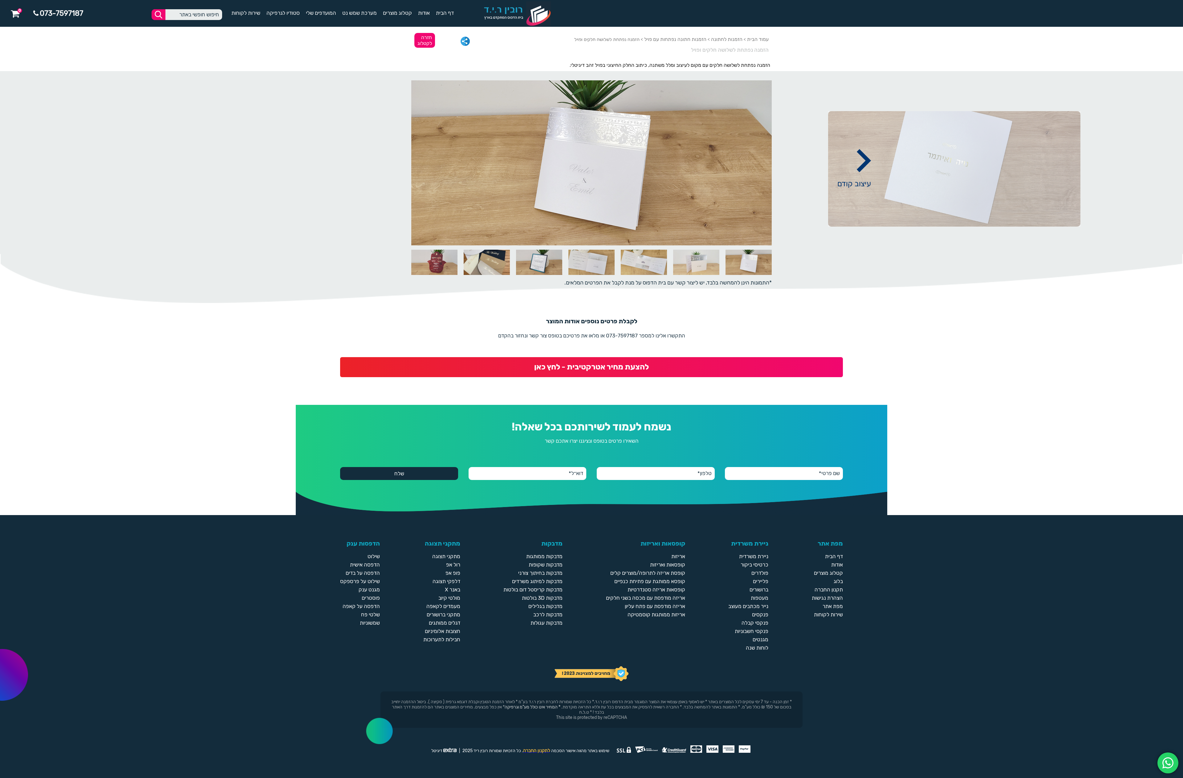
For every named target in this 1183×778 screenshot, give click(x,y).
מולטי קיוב (449, 598)
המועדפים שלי (321, 13)
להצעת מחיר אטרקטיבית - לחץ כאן (591, 366)
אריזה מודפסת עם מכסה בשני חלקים (645, 598)
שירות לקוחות (245, 13)
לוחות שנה (757, 648)
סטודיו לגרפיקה (283, 13)
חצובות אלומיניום (442, 631)
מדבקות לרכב (548, 614)
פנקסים (760, 614)
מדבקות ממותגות (544, 556)
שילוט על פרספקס (360, 581)
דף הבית (445, 13)
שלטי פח (370, 614)
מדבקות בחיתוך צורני (540, 573)
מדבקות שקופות (546, 565)
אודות (424, 13)
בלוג (838, 581)
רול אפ (453, 565)
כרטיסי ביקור (754, 565)
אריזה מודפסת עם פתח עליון (655, 606)
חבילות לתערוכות (441, 639)
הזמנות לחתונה (726, 39)
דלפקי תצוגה (446, 581)
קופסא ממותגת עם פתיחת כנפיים (649, 581)
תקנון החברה (829, 590)
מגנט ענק (369, 590)
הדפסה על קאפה (361, 606)
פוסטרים (371, 598)
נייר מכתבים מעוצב (748, 606)
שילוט (374, 556)
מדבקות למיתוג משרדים (537, 581)
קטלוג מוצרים (397, 13)
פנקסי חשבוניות (751, 631)
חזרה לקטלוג (424, 40)
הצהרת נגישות (827, 598)
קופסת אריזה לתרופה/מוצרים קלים (647, 573)
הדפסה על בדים (363, 573)
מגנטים (760, 639)
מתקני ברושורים (443, 614)
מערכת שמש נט (359, 13)
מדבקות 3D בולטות (542, 598)
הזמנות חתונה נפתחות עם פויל (675, 39)
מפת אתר (833, 606)
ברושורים (759, 590)
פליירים (760, 581)
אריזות (678, 556)
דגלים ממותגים (444, 623)
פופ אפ (452, 573)
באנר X (452, 590)
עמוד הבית (758, 39)
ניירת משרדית (753, 556)
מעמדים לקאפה (443, 606)
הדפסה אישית (365, 565)
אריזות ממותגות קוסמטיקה (656, 614)
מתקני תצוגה (446, 556)
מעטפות (759, 598)
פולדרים (759, 573)
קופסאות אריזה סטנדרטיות (656, 590)
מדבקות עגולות (547, 623)
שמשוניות (370, 623)
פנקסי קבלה (755, 623)
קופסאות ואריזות (667, 565)
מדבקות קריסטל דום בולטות (533, 590)
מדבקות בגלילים (545, 606)
